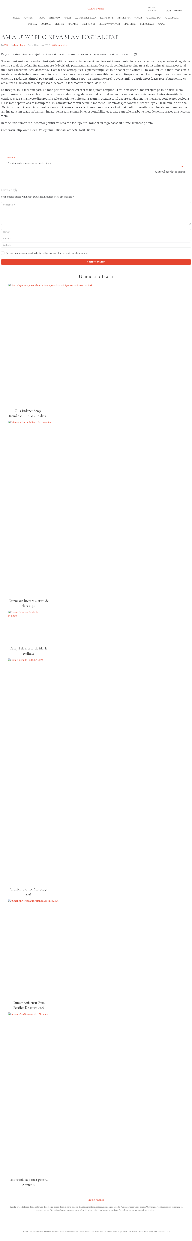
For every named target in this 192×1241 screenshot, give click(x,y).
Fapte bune (19, 45)
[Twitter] (18, 9)
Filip (6, 45)
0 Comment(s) (59, 45)
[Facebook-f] (10, 9)
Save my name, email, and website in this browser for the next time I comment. (47, 253)
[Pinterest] (34, 9)
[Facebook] (83, 1221)
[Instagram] (26, 9)
